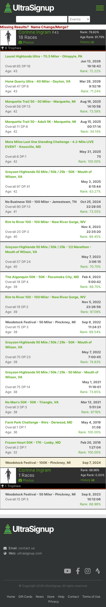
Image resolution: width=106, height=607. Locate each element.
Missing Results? (14, 27)
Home (11, 596)
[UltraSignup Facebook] (78, 571)
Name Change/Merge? (50, 27)
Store (50, 596)
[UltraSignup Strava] (97, 571)
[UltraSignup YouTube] (67, 571)
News (40, 596)
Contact (73, 596)
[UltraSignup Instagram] (87, 571)
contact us (26, 548)
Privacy (53, 601)
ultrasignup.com (29, 553)
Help (61, 596)
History (85, 42)
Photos (28, 42)
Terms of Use (91, 596)
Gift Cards (25, 596)
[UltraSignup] (29, 7)
